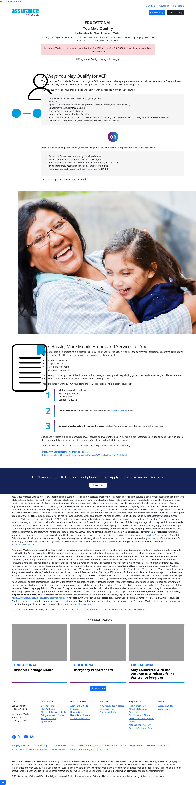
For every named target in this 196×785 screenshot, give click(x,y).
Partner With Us (108, 712)
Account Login (165, 705)
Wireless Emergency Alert (82, 749)
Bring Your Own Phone (52, 715)
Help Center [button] (137, 12)
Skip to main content (10, 1)
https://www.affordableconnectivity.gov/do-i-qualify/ (65, 452)
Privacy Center (59, 745)
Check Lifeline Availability (53, 712)
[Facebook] (14, 737)
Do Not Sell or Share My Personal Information (94, 745)
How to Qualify (77, 712)
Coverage (164, 5)
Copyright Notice (20, 745)
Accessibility (18, 749)
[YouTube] (26, 737)
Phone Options (48, 718)
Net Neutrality (58, 749)
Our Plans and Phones (140, 715)
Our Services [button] (80, 12)
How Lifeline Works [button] (102, 12)
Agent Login (164, 708)
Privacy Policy (40, 745)
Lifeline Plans (47, 705)
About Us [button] (121, 12)
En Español (178, 5)
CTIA (123, 745)
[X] (19, 737)
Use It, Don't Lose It (80, 715)
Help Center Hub (137, 705)
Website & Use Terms (158, 745)
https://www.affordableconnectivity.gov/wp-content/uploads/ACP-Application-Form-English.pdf (84, 455)
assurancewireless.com (23, 544)
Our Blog (150, 5)
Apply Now (155, 12)
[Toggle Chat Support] (3, 782)
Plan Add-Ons (48, 708)
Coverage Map (107, 708)
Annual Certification (80, 718)
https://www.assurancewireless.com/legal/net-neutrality (141, 535)
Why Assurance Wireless (112, 705)
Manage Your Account (140, 724)
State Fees (105, 749)
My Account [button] (175, 12)
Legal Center (136, 745)
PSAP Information (38, 749)
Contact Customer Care (141, 728)
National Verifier (119, 410)
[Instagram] (32, 737)
